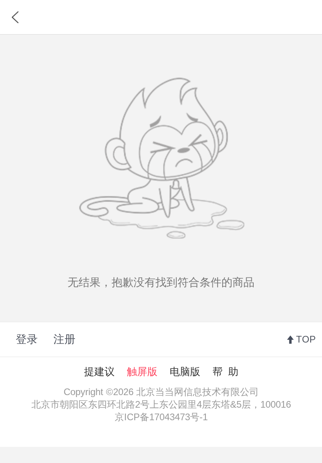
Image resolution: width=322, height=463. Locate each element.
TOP (306, 339)
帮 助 (225, 371)
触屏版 (142, 371)
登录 (27, 339)
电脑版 (185, 371)
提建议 (99, 371)
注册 (64, 339)
